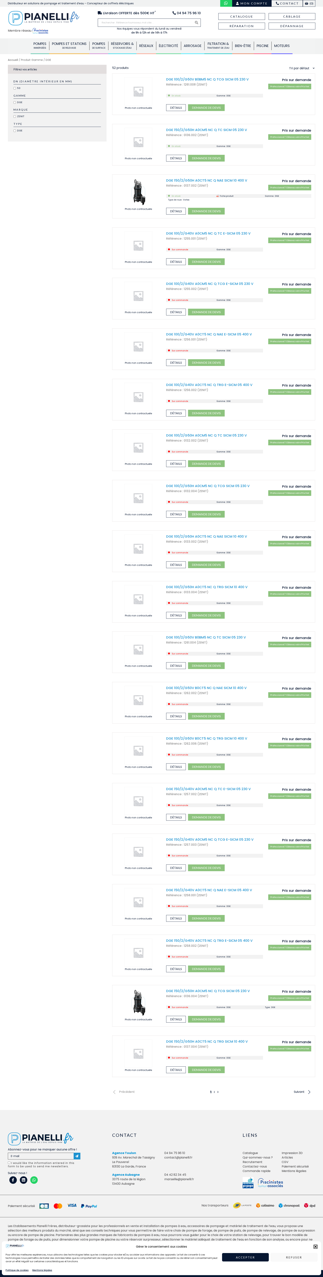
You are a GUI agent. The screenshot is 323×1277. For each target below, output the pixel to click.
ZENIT (20, 116)
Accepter (245, 1257)
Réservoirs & (122, 45)
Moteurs (282, 45)
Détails (176, 107)
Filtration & (218, 45)
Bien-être (243, 45)
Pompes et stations (69, 45)
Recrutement (252, 1162)
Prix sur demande (296, 79)
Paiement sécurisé (295, 1166)
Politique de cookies (17, 1270)
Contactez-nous (255, 1166)
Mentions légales (42, 1270)
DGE (20, 102)
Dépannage (292, 26)
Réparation (242, 26)
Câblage (292, 16)
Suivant (299, 1092)
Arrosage (193, 45)
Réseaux (146, 45)
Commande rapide (256, 1171)
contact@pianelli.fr (178, 1157)
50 (19, 88)
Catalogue (241, 16)
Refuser (294, 1257)
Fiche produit (226, 195)
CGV (285, 1162)
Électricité (168, 45)
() (311, 3)
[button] (315, 1247)
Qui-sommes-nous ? (258, 1157)
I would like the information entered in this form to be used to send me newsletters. (41, 1164)
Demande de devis (206, 107)
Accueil (13, 60)
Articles (287, 1157)
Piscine (263, 45)
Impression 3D (292, 1153)
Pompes (39, 45)
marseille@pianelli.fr (179, 1179)
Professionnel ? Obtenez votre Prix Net (289, 86)
